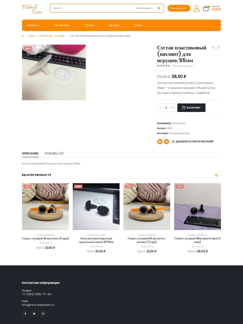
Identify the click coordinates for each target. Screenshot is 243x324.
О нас (138, 25)
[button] (216, 175)
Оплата (89, 25)
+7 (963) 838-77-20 (36, 294)
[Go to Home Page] (23, 36)
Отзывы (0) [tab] (54, 153)
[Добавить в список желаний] (63, 188)
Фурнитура (184, 133)
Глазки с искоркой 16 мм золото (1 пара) (45, 238)
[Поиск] (159, 8)
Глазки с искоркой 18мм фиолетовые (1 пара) (198, 240)
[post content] (45, 206)
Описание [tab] (30, 153)
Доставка (114, 25)
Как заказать (62, 25)
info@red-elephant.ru (38, 305)
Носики (90, 235)
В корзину (193, 107)
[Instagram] (43, 313)
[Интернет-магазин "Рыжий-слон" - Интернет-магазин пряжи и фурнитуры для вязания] (33, 9)
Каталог (31, 25)
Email (160, 141)
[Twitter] (34, 313)
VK (166, 141)
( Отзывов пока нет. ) (183, 66)
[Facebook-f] (25, 313)
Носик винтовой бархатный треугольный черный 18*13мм (96, 240)
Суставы (173, 133)
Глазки (39, 235)
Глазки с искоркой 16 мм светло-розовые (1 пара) (147, 240)
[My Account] (196, 8)
